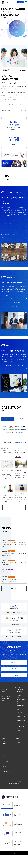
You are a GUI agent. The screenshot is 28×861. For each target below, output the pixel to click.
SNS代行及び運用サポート (20, 696)
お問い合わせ (14, 662)
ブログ (3, 700)
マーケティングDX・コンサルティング (20, 691)
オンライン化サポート (6, 226)
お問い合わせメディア (6, 693)
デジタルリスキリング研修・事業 (21, 717)
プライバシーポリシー (18, 781)
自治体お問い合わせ (14, 675)
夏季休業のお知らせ (6, 572)
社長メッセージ (7, 741)
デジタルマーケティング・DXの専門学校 (10, 302)
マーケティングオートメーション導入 (21, 704)
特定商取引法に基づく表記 (14, 783)
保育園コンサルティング (6, 237)
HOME (3, 687)
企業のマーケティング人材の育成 (9, 306)
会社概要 (4, 738)
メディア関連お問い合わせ (14, 668)
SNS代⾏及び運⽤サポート (7, 223)
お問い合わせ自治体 (6, 696)
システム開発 (4, 368)
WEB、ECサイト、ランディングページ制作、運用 (12, 365)
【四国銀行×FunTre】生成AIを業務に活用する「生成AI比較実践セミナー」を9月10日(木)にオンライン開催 (14, 544)
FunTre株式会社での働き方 (20, 742)
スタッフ (6, 745)
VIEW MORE (5, 455)
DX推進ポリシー (8, 781)
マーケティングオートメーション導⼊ (10, 230)
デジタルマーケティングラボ (7, 704)
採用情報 (17, 738)
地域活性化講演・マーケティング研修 (10, 295)
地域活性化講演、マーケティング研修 (21, 713)
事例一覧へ (14, 507)
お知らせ (10, 569)
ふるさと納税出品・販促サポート (9, 234)
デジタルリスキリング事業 (7, 298)
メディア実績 (4, 689)
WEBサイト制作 (7, 771)
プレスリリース (11, 540)
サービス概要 (17, 687)
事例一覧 (6, 768)
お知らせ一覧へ (14, 588)
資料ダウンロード (5, 698)
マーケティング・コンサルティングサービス (11, 219)
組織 (5, 743)
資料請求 (20, 2)
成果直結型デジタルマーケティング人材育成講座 (21, 722)
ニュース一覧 (4, 756)
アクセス (6, 748)
